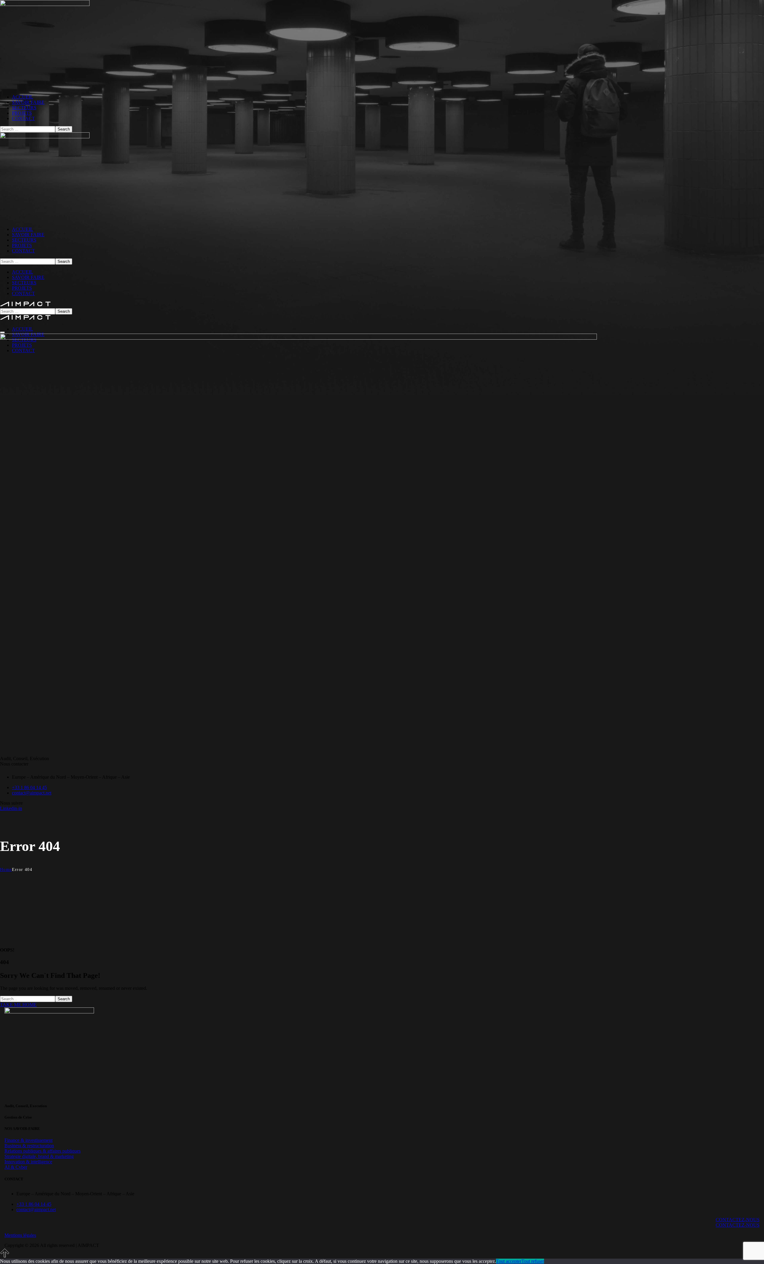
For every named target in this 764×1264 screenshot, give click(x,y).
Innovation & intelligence (28, 1161)
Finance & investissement (28, 1140)
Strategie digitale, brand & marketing (39, 1156)
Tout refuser (532, 1261)
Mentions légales (20, 1235)
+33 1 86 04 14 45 (29, 787)
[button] (382, 1004)
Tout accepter (508, 1261)
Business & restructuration (29, 1145)
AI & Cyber (15, 1167)
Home (6, 869)
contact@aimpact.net (31, 792)
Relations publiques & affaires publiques (42, 1150)
